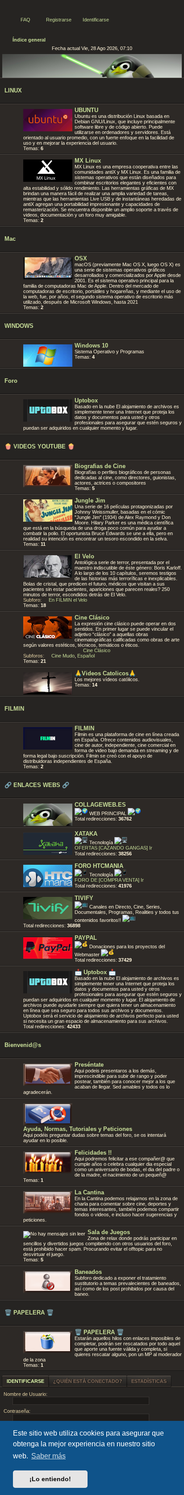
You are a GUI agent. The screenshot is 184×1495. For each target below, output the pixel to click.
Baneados (88, 1272)
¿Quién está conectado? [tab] (87, 1381)
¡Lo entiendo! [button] (50, 1478)
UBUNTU (86, 110)
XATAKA (86, 833)
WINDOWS (18, 325)
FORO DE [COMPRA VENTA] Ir (109, 880)
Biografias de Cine (100, 466)
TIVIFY (84, 898)
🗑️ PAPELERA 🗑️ (29, 1312)
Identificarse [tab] (25, 1381)
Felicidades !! (93, 1152)
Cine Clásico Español (93, 653)
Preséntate (89, 1064)
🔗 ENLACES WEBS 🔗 (36, 785)
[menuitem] (21, 19)
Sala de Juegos (109, 1232)
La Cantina (89, 1192)
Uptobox (86, 400)
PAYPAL (86, 937)
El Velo (84, 556)
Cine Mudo (63, 655)
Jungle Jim (90, 500)
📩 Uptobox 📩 (95, 972)
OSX (81, 258)
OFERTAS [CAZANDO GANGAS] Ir (113, 847)
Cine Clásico (92, 617)
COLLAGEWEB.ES (100, 804)
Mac (10, 238)
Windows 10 (91, 345)
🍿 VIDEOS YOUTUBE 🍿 (39, 446)
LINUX (13, 90)
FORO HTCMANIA (99, 866)
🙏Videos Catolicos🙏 (105, 673)
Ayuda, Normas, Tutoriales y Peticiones (77, 1129)
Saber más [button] (48, 1456)
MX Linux (88, 160)
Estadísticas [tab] (149, 1381)
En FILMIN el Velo (68, 600)
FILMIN (14, 708)
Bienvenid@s (22, 1045)
